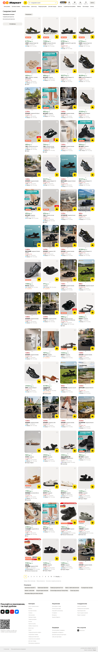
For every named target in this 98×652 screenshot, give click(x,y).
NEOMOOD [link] (63, 493)
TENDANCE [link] (81, 529)
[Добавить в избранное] (39, 19)
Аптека (30, 621)
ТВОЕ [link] (26, 77)
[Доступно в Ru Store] (17, 613)
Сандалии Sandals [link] (67, 113)
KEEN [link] (62, 77)
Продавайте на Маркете (57, 632)
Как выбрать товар (56, 606)
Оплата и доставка (56, 608)
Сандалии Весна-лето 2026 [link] (32, 529)
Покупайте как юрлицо (57, 610)
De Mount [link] (27, 113)
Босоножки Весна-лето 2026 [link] (32, 493)
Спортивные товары (33, 634)
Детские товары (32, 641)
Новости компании (81, 606)
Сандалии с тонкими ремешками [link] (31, 78)
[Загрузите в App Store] (3, 613)
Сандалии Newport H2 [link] (67, 77)
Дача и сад (30, 628)
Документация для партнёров (59, 634)
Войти (92, 2)
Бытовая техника (32, 610)
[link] (30, 588)
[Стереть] (55, 2)
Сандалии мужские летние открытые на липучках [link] (68, 319)
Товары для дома (32, 619)
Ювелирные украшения (34, 643)
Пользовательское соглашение (18, 649)
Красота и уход (32, 623)
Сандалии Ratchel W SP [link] (86, 423)
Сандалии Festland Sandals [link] (68, 181)
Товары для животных (33, 636)
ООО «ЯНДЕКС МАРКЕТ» (90, 648)
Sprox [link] (80, 215)
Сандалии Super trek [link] (31, 43)
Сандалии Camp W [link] (86, 285)
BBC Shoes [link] (45, 77)
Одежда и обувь (32, 617)
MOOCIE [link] (27, 285)
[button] (29, 14)
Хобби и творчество (33, 625)
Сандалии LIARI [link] (49, 251)
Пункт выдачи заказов (82, 612)
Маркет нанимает (81, 615)
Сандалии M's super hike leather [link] (68, 44)
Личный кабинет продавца (58, 630)
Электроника (31, 615)
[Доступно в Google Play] (7, 613)
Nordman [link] (27, 493)
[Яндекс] (94, 650)
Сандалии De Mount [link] (32, 113)
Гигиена (30, 612)
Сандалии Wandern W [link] (86, 388)
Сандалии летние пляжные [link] (48, 216)
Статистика (6, 649)
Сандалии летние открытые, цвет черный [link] (48, 147)
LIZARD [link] (27, 43)
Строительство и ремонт (34, 638)
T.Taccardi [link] (28, 529)
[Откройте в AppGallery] (12, 613)
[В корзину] (39, 37)
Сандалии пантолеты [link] (31, 146)
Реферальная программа (83, 608)
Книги (29, 630)
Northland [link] (64, 181)
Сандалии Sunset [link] (68, 215)
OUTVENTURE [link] (64, 215)
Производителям (81, 610)
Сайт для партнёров (56, 636)
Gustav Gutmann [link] (65, 529)
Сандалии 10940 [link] (31, 565)
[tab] (7, 6)
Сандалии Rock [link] (67, 457)
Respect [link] (81, 318)
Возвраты (54, 615)
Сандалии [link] (48, 77)
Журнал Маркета (56, 617)
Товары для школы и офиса (34, 632)
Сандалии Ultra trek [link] (49, 43)
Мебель (30, 608)
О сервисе (54, 612)
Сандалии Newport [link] (84, 113)
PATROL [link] (27, 457)
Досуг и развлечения (33, 606)
